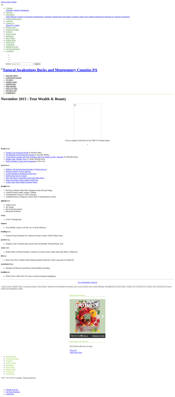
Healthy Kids (11, 40)
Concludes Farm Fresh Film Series (25, 178)
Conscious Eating (12, 30)
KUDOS (118, 286)
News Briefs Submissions (94, 17)
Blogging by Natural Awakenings (117, 17)
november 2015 (72, 286)
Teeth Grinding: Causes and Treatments (20, 161)
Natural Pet (10, 42)
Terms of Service (29, 378)
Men (123, 286)
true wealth (93, 286)
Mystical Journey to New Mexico (18, 171)
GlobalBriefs (109, 286)
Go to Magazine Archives (87, 282)
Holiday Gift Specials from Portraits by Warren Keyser (26, 169)
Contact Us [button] (10, 23)
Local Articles (83, 286)
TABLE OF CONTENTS (136, 286)
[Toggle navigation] (2, 4)
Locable (19, 378)
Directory (9, 12)
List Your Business (13, 49)
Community (10, 45)
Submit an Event (12, 47)
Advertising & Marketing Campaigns (38, 17)
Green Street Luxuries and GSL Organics (21, 157)
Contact (16, 25)
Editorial (101, 286)
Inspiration (10, 36)
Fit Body (9, 32)
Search (8, 64)
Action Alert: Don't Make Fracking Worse (21, 182)
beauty (169, 286)
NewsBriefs (60, 286)
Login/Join (10, 51)
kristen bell (5, 289)
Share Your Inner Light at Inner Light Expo (22, 180)
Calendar (9, 10)
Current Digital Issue (13, 19)
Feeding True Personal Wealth (17, 153)
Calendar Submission (21, 10)
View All (73, 350)
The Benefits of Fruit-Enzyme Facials (20, 155)
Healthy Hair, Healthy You (16, 159)
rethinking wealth (16, 289)
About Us (9, 25)
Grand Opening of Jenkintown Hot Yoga (21, 174)
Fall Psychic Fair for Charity (16, 176)
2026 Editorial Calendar (15, 17)
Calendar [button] (9, 8)
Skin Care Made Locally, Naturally (50, 157)
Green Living (11, 34)
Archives (9, 21)
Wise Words (10, 38)
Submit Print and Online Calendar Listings (68, 17)
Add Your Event (76, 352)
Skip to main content (8, 2)
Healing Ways (11, 27)
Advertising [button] (10, 15)
